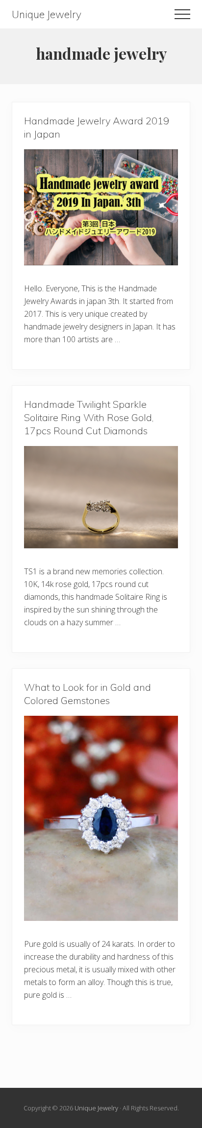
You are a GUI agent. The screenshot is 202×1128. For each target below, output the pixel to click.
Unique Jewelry (46, 14)
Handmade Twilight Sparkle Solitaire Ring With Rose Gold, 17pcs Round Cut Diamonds (88, 417)
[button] (182, 14)
